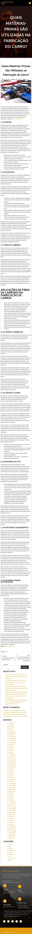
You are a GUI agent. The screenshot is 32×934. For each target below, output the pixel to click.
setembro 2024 (12, 766)
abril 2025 (10, 752)
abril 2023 (10, 799)
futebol (10, 848)
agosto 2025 (11, 744)
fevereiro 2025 (12, 756)
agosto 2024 (11, 767)
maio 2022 (11, 820)
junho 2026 (11, 727)
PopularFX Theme (23, 929)
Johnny (10, 852)
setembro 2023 (12, 789)
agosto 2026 (11, 723)
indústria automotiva (17, 119)
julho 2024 (11, 769)
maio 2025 (11, 750)
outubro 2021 (11, 834)
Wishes (10, 860)
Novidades (11, 854)
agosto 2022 (11, 814)
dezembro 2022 (12, 806)
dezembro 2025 (12, 736)
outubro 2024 (11, 764)
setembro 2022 (12, 812)
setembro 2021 (12, 836)
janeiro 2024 (11, 781)
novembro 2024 (12, 762)
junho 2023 (11, 795)
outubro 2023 (11, 787)
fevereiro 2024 (12, 779)
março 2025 (11, 754)
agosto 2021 (11, 838)
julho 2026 (11, 725)
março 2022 (11, 824)
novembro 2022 (12, 808)
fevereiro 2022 (12, 826)
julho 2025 (11, 746)
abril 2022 (10, 822)
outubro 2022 (11, 810)
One (9, 856)
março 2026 (11, 731)
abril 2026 (10, 728)
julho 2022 (11, 816)
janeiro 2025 (11, 758)
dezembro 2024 (12, 760)
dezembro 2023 (12, 783)
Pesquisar (5, 664)
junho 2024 (11, 771)
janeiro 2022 (11, 828)
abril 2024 (10, 775)
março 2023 (11, 801)
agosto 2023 (11, 791)
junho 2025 (11, 748)
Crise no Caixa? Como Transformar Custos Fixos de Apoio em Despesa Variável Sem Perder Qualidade (15, 682)
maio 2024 (11, 773)
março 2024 (11, 777)
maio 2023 (11, 797)
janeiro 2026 (11, 734)
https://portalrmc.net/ (9, 646)
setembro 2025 (12, 742)
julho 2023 (11, 793)
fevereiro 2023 (12, 802)
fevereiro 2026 (12, 732)
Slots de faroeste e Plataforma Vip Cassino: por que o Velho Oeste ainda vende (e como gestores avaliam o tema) (17, 701)
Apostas (10, 844)
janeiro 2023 (11, 804)
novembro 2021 (12, 832)
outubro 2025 (11, 740)
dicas (7, 651)
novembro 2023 (12, 785)
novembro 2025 (12, 738)
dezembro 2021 (12, 830)
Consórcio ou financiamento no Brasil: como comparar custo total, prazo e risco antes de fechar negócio (16, 676)
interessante (11, 850)
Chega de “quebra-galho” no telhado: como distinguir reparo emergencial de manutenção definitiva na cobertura (16, 688)
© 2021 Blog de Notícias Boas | (11, 929)
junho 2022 (11, 818)
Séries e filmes (12, 858)
